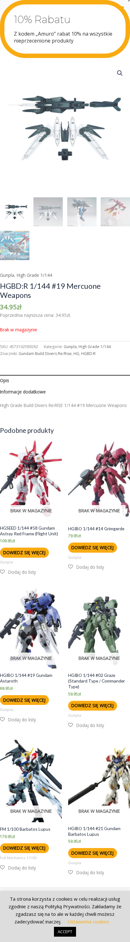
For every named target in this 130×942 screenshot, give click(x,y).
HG (76, 353)
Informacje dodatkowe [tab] (23, 392)
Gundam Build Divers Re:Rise (45, 353)
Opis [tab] (4, 380)
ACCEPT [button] (65, 931)
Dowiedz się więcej (24, 552)
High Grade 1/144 (34, 275)
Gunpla (7, 275)
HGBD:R (88, 353)
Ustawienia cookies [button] (88, 921)
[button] (120, 73)
